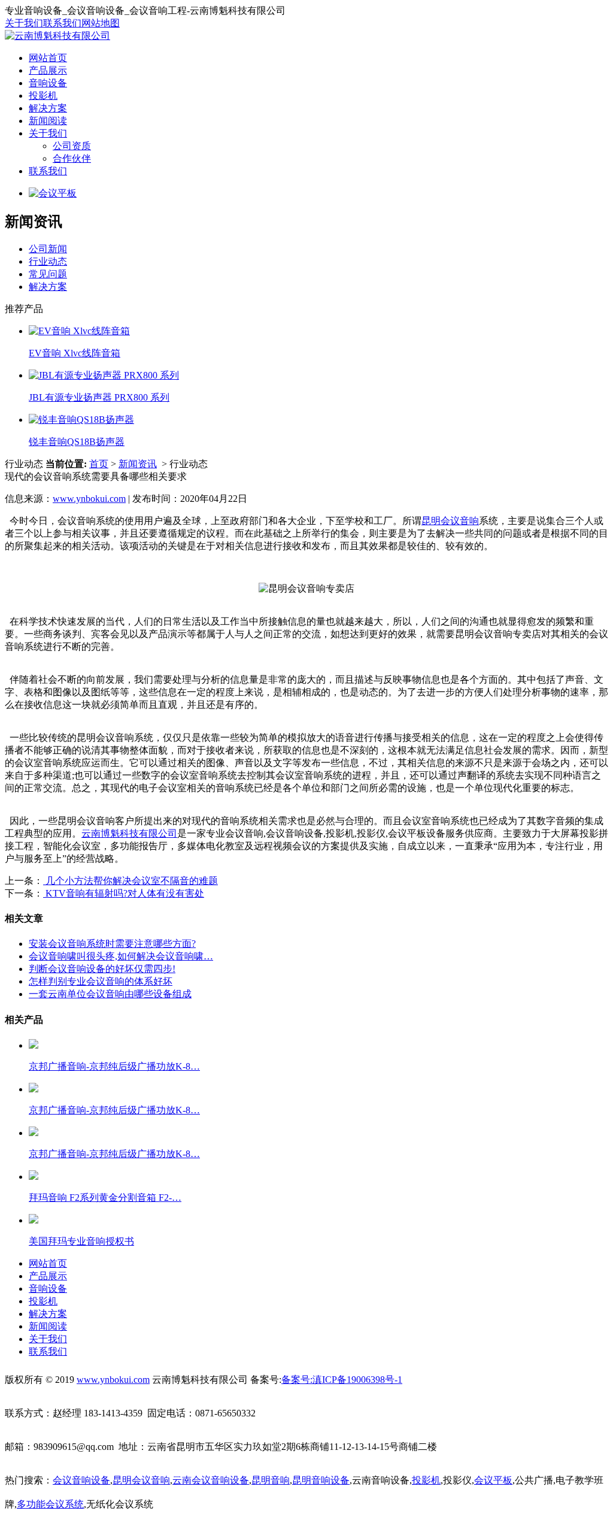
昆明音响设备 (321, 1480)
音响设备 (48, 83)
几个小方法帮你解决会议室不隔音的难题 (130, 881)
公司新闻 (48, 249)
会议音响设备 (81, 1480)
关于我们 (24, 23)
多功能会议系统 (50, 1504)
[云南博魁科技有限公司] (57, 36)
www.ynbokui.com (89, 498)
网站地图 (100, 23)
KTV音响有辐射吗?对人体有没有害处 (123, 893)
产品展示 (48, 70)
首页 (98, 464)
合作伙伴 (72, 158)
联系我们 (62, 23)
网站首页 (48, 58)
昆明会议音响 (450, 521)
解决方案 (48, 108)
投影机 (43, 95)
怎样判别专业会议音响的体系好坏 (100, 981)
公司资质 (72, 146)
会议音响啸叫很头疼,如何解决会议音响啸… (121, 956)
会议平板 (493, 1480)
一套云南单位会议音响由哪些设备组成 (110, 994)
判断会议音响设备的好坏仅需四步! (102, 969)
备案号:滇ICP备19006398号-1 (341, 1379)
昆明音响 (270, 1480)
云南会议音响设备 (210, 1480)
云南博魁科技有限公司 (129, 833)
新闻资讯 (138, 464)
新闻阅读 (48, 121)
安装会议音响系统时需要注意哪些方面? (112, 943)
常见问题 (48, 274)
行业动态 (48, 261)
